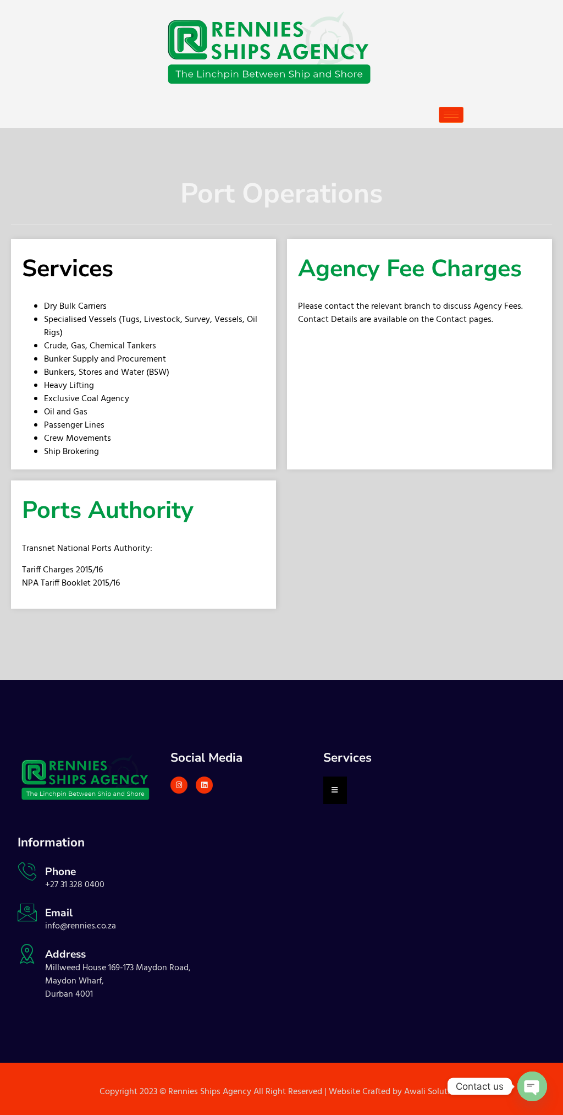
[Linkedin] (204, 785)
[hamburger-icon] (451, 115)
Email (59, 913)
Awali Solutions (433, 1092)
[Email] (27, 912)
